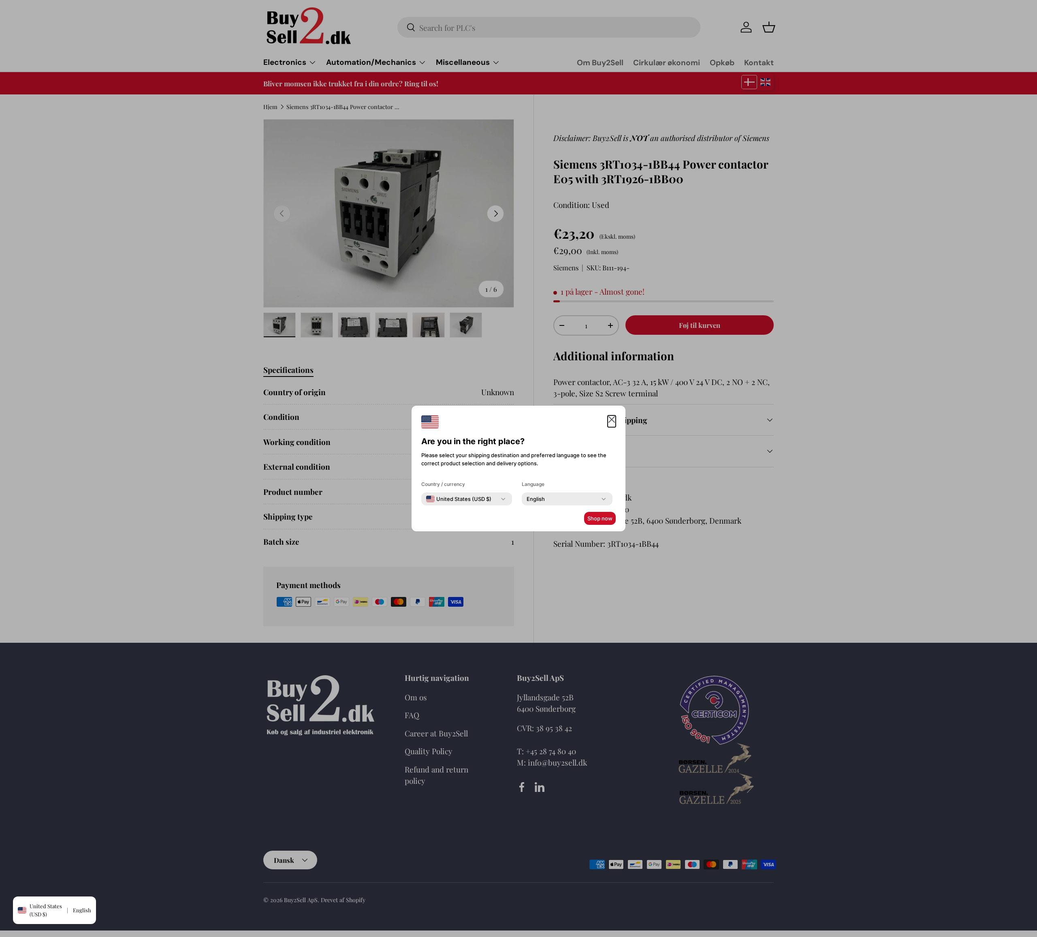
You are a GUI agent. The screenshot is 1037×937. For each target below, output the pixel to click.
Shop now (599, 518)
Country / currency (443, 484)
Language (533, 484)
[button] (612, 421)
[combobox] (458, 499)
